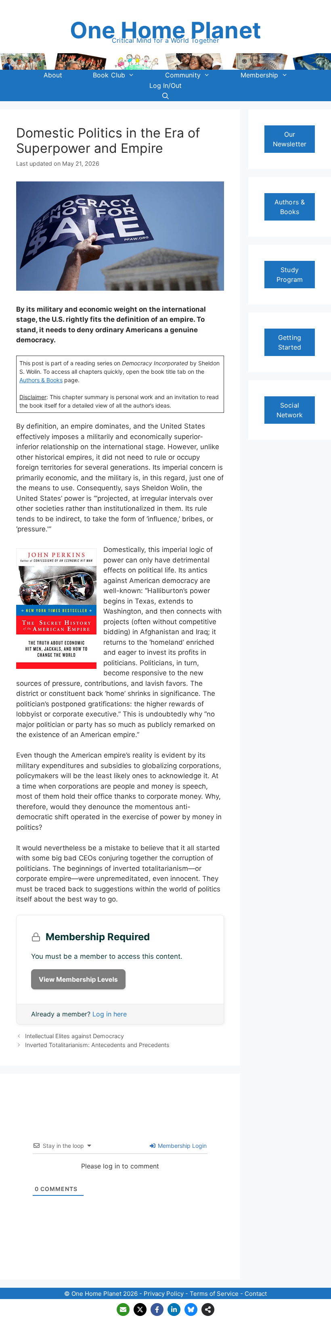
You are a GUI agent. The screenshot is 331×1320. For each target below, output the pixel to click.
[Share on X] (140, 1309)
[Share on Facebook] (157, 1309)
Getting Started (290, 342)
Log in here (109, 1014)
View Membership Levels (78, 979)
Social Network (290, 410)
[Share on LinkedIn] (174, 1309)
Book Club (109, 75)
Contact (256, 1293)
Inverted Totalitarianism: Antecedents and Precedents (97, 1044)
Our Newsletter (289, 139)
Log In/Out (165, 85)
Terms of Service (214, 1293)
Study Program (290, 274)
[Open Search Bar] (165, 96)
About (53, 75)
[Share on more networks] (207, 1309)
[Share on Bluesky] (190, 1309)
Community (183, 75)
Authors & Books (289, 207)
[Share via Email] (123, 1309)
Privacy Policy (164, 1293)
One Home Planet (165, 30)
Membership (260, 75)
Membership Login (181, 1145)
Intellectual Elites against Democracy (74, 1036)
